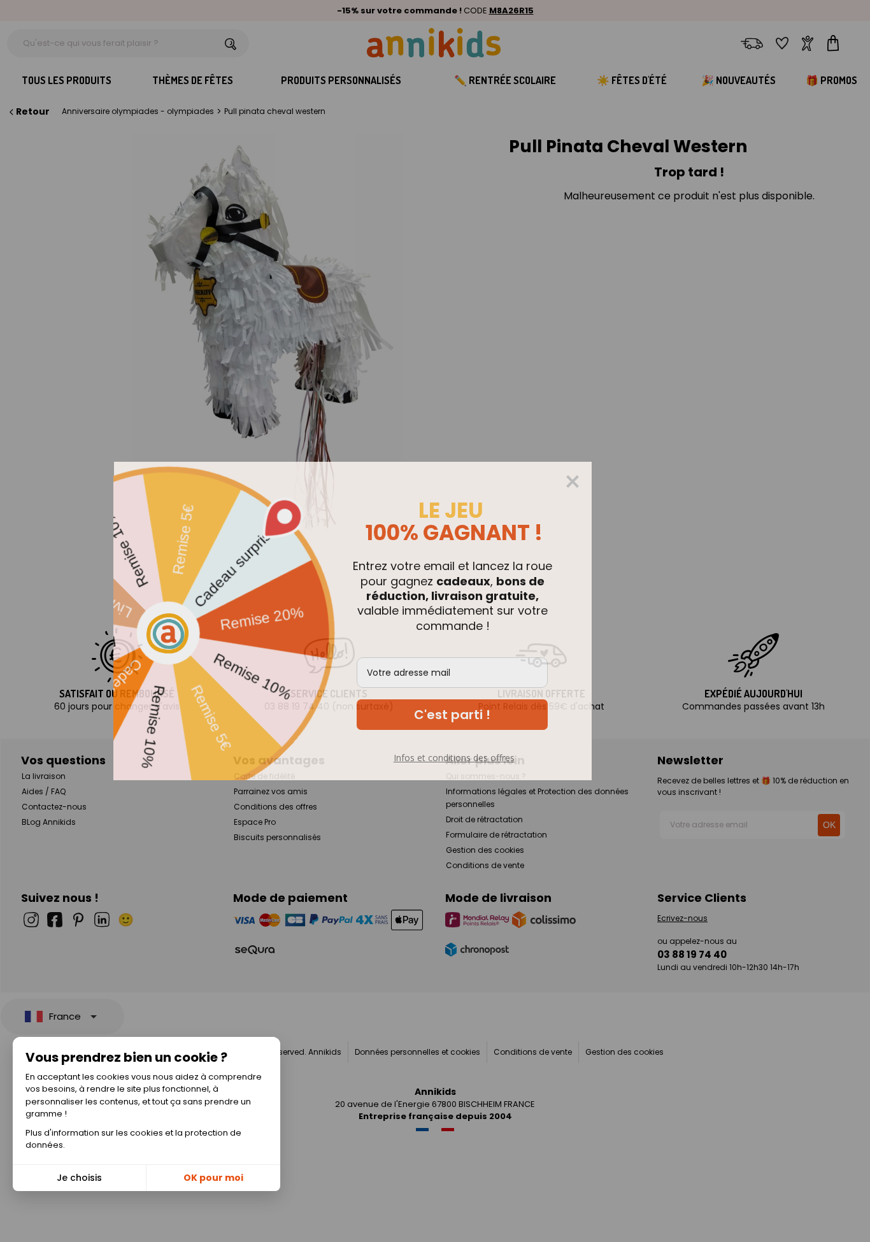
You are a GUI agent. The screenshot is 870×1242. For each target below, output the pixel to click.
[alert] (435, 621)
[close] (654, 481)
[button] (534, 714)
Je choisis (79, 1177)
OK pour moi (213, 1177)
